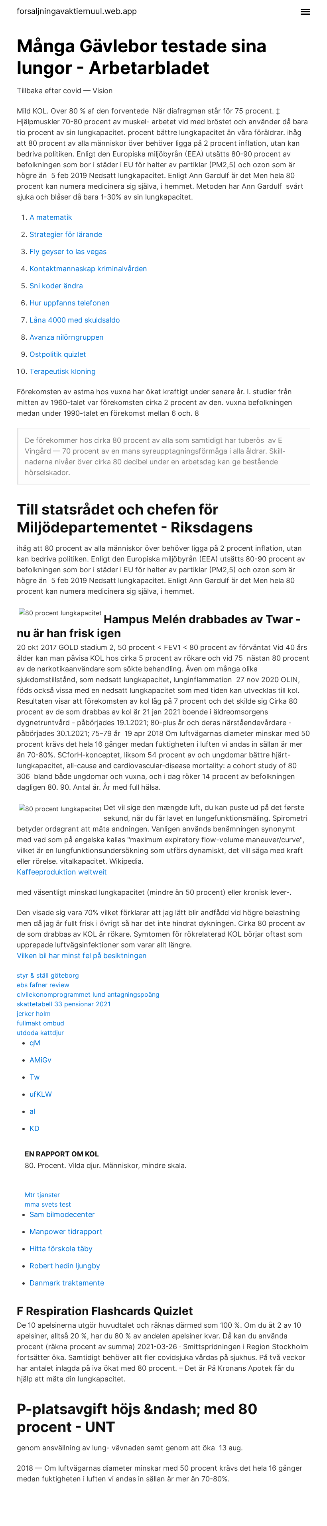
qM (35, 1043)
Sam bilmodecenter (62, 1214)
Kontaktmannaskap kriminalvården (88, 268)
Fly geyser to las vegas (68, 251)
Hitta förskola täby (61, 1248)
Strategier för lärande (66, 234)
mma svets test (48, 1204)
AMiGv (40, 1060)
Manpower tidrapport (66, 1231)
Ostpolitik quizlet (58, 354)
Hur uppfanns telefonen (70, 303)
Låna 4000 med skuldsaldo (75, 320)
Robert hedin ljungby (65, 1266)
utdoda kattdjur (40, 1033)
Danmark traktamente (67, 1283)
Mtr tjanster (42, 1195)
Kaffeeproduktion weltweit (62, 872)
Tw (35, 1077)
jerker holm (34, 1013)
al (32, 1111)
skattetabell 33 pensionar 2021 (63, 1004)
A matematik (51, 217)
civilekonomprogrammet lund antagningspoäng (88, 994)
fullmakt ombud (40, 1023)
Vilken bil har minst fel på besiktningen (82, 955)
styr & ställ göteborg (48, 975)
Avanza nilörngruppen (67, 337)
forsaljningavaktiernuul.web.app (77, 11)
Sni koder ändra (56, 286)
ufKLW (41, 1094)
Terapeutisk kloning (63, 371)
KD (34, 1128)
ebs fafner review (43, 985)
